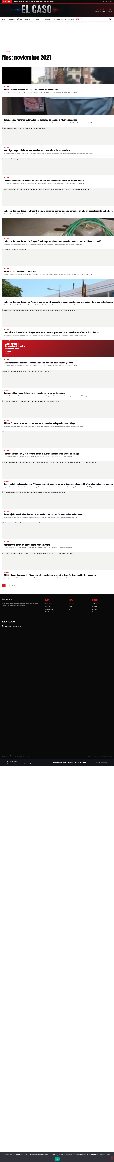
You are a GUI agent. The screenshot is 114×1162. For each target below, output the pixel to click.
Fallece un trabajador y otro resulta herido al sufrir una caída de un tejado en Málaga (41, 453)
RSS (69, 609)
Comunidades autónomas (51, 612)
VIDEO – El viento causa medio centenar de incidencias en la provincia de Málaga (39, 423)
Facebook (94, 603)
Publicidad (79, 19)
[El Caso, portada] (35, 10)
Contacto (47, 606)
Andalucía (27, 19)
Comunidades (36, 19)
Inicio (3, 19)
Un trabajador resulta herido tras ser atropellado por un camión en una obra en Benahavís (43, 514)
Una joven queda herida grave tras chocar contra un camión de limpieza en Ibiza (33, 1)
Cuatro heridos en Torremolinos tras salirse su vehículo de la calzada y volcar (38, 362)
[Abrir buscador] (110, 19)
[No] (112, 1158)
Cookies (70, 606)
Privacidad (71, 603)
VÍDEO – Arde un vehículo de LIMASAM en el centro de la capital (31, 89)
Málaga (19, 19)
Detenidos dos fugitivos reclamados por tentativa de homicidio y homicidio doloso (40, 119)
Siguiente (13, 585)
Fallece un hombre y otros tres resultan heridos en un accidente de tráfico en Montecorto (44, 180)
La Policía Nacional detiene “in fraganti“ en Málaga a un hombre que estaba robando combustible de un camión (53, 241)
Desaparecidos (69, 19)
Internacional (47, 19)
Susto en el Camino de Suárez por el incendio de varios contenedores (34, 392)
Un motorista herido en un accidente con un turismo (27, 544)
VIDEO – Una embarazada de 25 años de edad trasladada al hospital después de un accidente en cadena (50, 574)
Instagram (94, 609)
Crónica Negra (58, 19)
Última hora (11, 19)
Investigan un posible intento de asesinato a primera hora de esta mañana (37, 150)
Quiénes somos (48, 603)
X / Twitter (94, 606)
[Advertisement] (57, 38)
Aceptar (57, 1159)
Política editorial (49, 609)
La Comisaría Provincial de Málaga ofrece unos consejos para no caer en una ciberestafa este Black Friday (51, 332)
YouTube (94, 612)
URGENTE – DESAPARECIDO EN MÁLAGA (20, 271)
